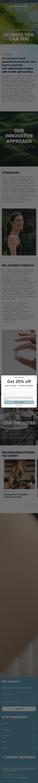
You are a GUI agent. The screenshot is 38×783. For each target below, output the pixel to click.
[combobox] (6, 394)
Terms (7, 399)
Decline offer (19, 405)
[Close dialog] (34, 377)
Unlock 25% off (19, 402)
